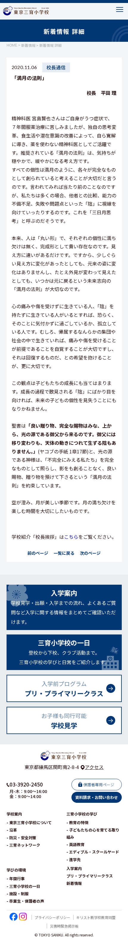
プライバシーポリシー (52, 917)
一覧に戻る (64, 553)
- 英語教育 (75, 844)
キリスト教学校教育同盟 (95, 917)
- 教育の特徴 (77, 822)
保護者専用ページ (98, 784)
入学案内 (74, 868)
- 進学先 (73, 859)
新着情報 (28, 45)
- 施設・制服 (18, 893)
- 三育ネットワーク (23, 845)
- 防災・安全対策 (21, 837)
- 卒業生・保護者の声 (25, 901)
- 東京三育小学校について (29, 822)
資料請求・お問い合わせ (96, 797)
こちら (71, 536)
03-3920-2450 (26, 784)
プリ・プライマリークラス (89, 876)
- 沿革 (12, 830)
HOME (12, 45)
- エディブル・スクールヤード (92, 852)
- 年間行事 (16, 878)
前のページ (37, 553)
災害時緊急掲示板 (64, 925)
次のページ (90, 553)
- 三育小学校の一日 (23, 886)
